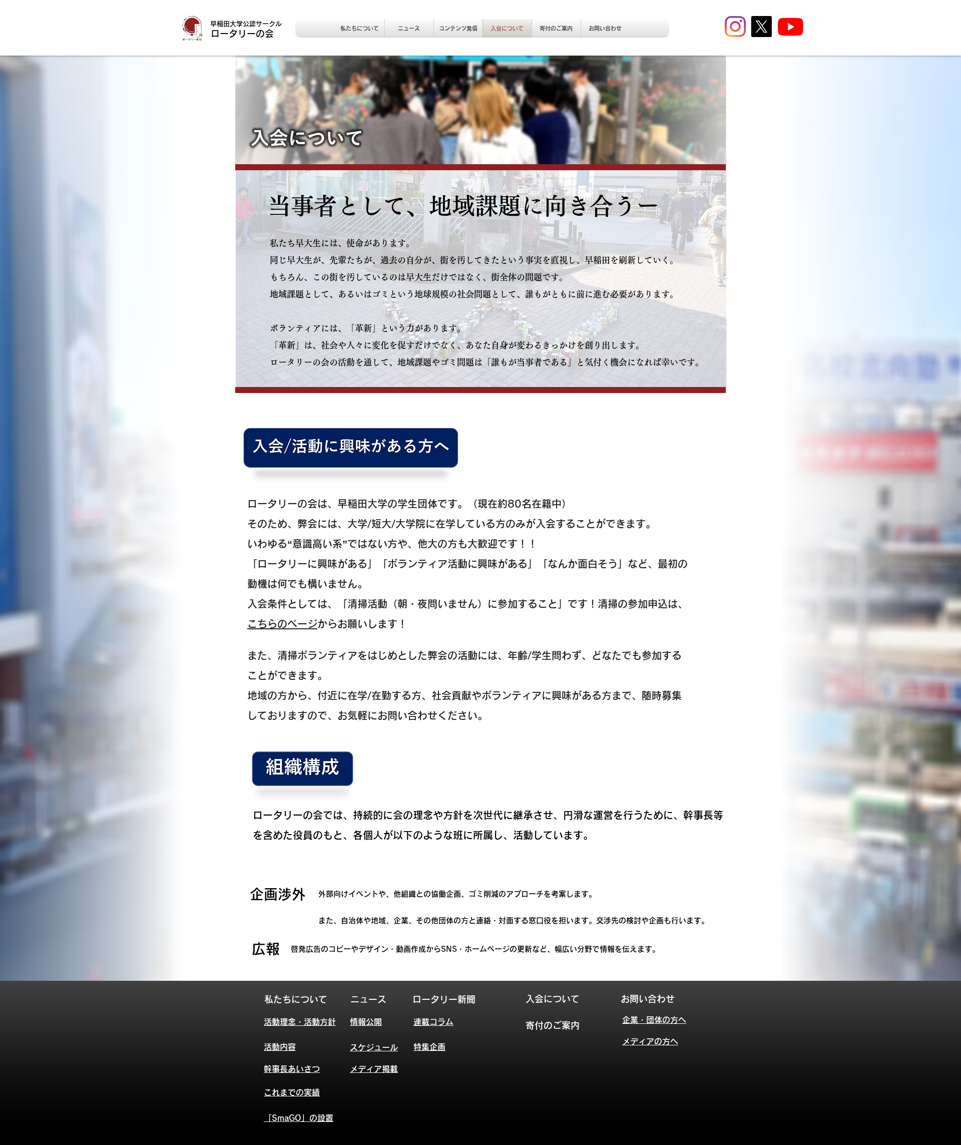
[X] (761, 26)
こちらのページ (282, 624)
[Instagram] (735, 26)
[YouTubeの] (790, 27)
